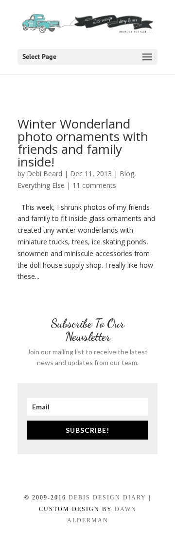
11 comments (94, 185)
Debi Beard (44, 173)
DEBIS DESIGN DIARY (107, 497)
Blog (127, 173)
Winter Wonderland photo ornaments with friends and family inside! (83, 142)
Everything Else (41, 185)
